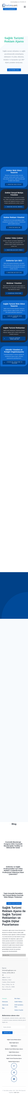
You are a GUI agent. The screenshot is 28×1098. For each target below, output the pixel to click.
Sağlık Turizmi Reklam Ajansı (14, 1039)
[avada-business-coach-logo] (10, 4)
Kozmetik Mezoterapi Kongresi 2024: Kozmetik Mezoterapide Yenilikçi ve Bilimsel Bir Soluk (13, 845)
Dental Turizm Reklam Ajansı (14, 1055)
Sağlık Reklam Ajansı (14, 1052)
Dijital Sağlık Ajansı (14, 1042)
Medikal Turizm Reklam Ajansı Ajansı (14, 1049)
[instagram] (14, 1072)
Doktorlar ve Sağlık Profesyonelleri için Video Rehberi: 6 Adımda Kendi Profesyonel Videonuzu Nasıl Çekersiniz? (13, 870)
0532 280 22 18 (23, 1)
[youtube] (14, 1079)
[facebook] (14, 1066)
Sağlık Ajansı (14, 1045)
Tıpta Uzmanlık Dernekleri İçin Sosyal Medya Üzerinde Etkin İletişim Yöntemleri (13, 895)
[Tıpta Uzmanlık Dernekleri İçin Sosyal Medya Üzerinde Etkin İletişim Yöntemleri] (14, 885)
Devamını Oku (6, 955)
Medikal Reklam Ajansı (14, 1061)
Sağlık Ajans (16, 1092)
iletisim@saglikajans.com (15, 1)
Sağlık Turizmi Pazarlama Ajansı (14, 1058)
